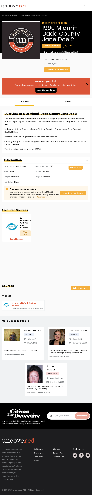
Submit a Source (80, 288)
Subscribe (82, 415)
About (36, 460)
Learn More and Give (46, 90)
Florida (14, 16)
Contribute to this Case (73, 193)
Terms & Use (58, 457)
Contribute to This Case (57, 69)
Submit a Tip (75, 167)
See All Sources (16, 239)
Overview (24, 101)
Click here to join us (44, 197)
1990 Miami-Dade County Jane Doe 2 (34, 16)
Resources (38, 457)
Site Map (56, 449)
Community (39, 453)
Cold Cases (38, 449)
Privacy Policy (59, 453)
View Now (25, 233)
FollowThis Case (52, 46)
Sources (67, 101)
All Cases (5, 16)
